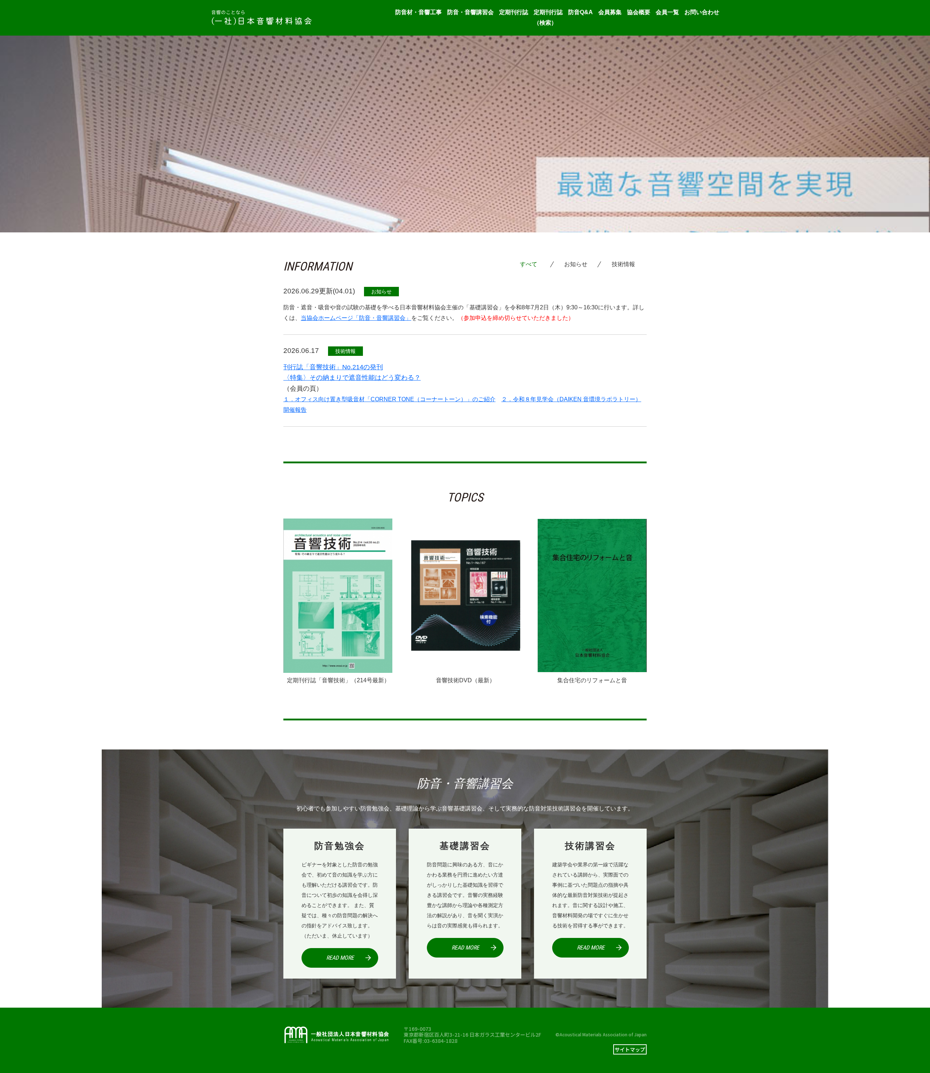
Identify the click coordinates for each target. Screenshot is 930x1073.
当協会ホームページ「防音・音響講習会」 (356, 318)
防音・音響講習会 (470, 12)
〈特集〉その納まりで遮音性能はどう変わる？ (352, 377)
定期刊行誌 (513, 12)
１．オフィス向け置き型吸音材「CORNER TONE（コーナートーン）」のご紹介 (389, 399)
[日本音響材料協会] (261, 17)
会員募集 (610, 12)
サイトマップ (630, 1049)
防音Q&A (580, 12)
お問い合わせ (701, 12)
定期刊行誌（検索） (548, 17)
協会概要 (638, 12)
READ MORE (340, 957)
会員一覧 (667, 12)
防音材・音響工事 (418, 12)
